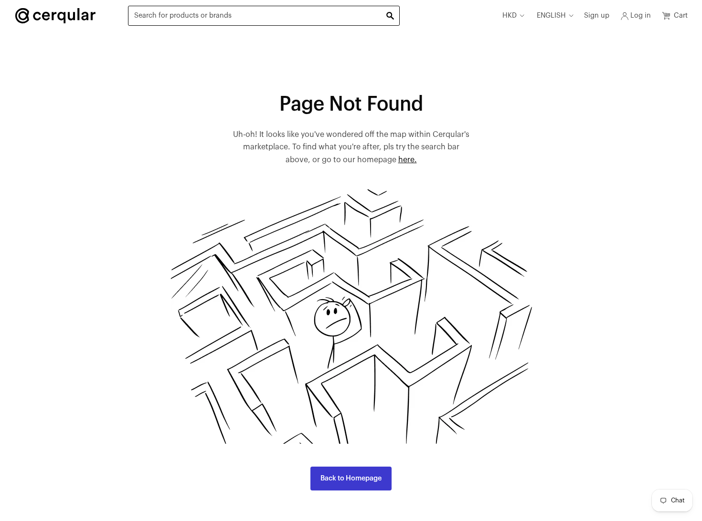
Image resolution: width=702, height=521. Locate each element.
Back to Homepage (351, 478)
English (551, 15)
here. (407, 160)
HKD (509, 15)
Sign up (596, 15)
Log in (640, 15)
